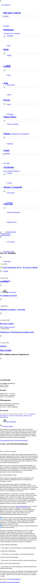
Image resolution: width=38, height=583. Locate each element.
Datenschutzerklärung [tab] (6, 568)
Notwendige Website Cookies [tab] (8, 475)
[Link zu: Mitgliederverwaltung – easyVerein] (3, 299)
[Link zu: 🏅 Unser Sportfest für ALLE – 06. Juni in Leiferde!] (3, 257)
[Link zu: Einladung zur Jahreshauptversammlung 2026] (7, 327)
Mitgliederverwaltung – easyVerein (12, 309)
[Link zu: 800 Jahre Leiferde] (3, 313)
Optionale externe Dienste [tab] (7, 527)
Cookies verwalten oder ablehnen (18, 440)
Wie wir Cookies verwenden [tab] (8, 451)
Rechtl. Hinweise (4, 415)
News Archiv (5, 350)
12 (9, 235)
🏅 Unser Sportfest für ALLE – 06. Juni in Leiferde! (19, 267)
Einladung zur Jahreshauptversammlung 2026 (17, 332)
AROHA (3, 346)
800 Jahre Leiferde (7, 324)
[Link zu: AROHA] (3, 336)
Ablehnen (17, 582)
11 (8, 235)
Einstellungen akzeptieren (7, 582)
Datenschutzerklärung (22, 506)
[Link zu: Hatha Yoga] (3, 271)
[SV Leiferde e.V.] (5, 5)
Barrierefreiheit (19, 415)
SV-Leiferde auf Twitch (8, 295)
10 (7, 235)
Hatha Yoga (4, 281)
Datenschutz (12, 415)
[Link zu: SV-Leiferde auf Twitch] (3, 285)
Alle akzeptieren (4, 440)
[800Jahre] (6, 237)
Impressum (32, 414)
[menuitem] (24, 134)
